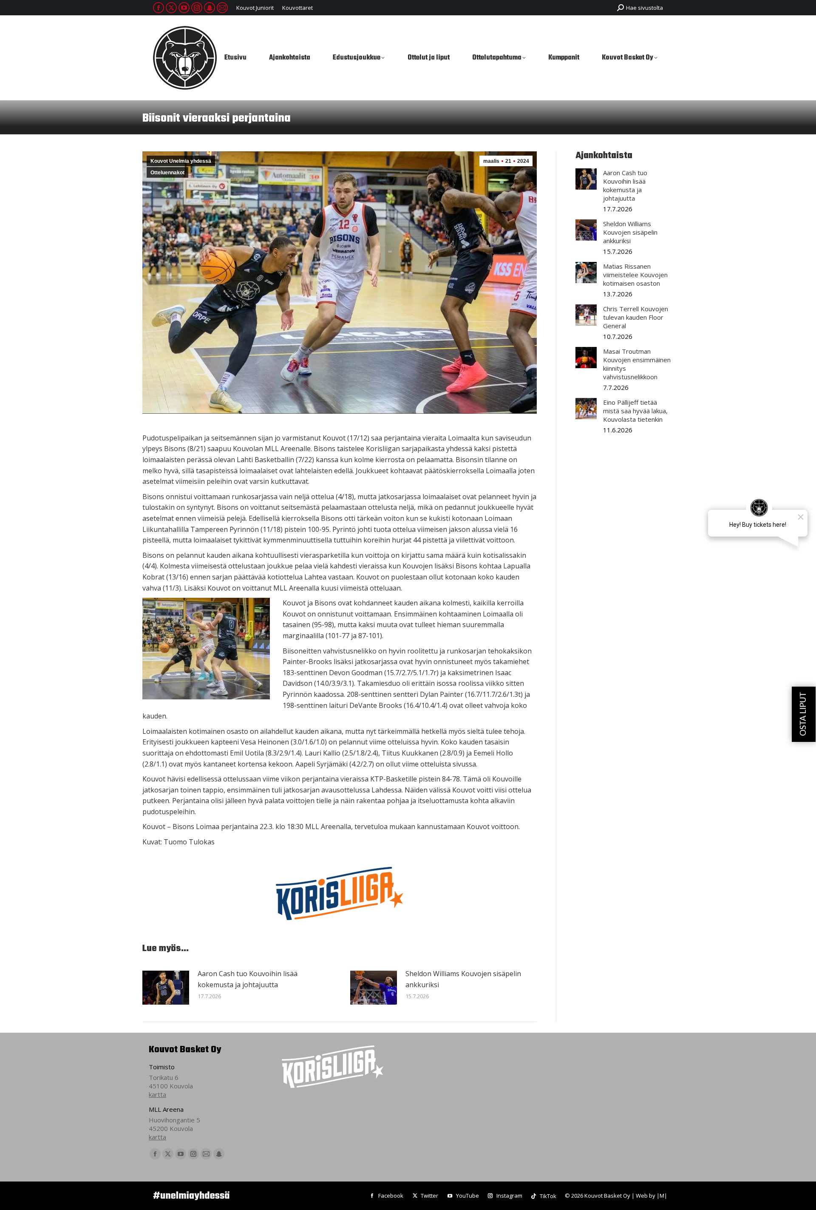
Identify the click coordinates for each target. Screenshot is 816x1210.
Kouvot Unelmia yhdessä (180, 161)
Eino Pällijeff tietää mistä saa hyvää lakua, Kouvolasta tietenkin (635, 410)
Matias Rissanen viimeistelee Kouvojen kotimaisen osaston (635, 274)
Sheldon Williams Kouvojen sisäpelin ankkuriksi (463, 979)
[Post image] (165, 988)
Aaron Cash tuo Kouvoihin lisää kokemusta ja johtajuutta (248, 979)
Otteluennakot (167, 173)
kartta (157, 1094)
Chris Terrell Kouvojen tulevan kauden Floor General (635, 317)
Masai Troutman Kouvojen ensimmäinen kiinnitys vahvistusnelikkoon (637, 364)
